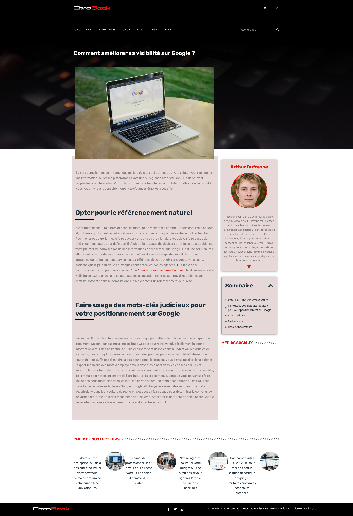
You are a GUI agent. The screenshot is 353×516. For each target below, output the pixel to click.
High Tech (107, 29)
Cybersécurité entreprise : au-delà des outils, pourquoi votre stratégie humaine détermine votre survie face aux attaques (87, 473)
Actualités (82, 29)
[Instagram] (277, 8)
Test (154, 29)
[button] (270, 286)
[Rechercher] (277, 29)
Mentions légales (280, 508)
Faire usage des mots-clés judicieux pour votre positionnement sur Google (249, 308)
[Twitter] (265, 8)
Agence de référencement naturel (161, 270)
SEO (179, 265)
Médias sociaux (237, 321)
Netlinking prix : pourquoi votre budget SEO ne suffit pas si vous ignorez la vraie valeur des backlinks (190, 473)
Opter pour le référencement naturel (248, 299)
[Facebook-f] (271, 8)
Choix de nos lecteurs (240, 326)
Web (168, 29)
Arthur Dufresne (237, 315)
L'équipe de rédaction (305, 508)
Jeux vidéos (133, 29)
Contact (236, 508)
